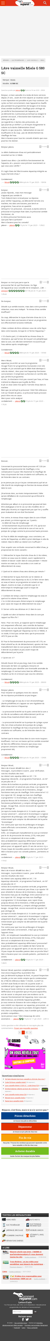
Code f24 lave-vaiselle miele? (15, 1082)
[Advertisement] (25, 31)
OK (35, 1312)
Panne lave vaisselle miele (14, 1101)
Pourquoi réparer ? (16, 1267)
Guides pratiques (30, 1257)
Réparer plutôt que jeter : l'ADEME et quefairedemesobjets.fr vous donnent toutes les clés (26, 1254)
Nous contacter (32, 1328)
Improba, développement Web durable (22, 1324)
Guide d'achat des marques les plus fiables (25, 1156)
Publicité (17, 1328)
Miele (12, 80)
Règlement (44, 1325)
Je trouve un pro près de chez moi (25, 1132)
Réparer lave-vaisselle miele (15, 1098)
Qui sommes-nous (20, 1323)
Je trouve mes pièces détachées (25, 1121)
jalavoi (18, 90)
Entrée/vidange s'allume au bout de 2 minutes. (21, 1089)
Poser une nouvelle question (26, 1028)
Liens (4, 1271)
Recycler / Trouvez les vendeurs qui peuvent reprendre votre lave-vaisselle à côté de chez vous (25, 1144)
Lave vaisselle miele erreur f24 (15, 1094)
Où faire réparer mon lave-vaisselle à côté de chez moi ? (25, 1079)
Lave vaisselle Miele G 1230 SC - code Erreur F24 (22, 1085)
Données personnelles (32, 1325)
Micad (7, 182)
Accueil (25, 3)
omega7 (5, 291)
